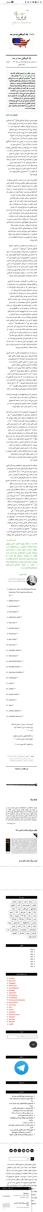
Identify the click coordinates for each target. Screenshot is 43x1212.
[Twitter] (25, 2)
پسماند (28, 933)
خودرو (11, 912)
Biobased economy (14, 1014)
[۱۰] (14, 322)
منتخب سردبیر (31, 62)
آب (35, 902)
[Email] (35, 2)
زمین (35, 919)
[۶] (29, 217)
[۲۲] (15, 509)
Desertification (13, 995)
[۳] (14, 119)
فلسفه (19, 926)
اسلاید (19, 902)
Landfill (11, 1024)
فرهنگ (25, 760)
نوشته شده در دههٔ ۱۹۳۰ (19, 62)
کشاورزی (15, 933)
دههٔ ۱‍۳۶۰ (23, 916)
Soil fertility (12, 1005)
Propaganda (12, 983)
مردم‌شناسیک (12, 760)
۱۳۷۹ (31, 950)
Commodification (14, 988)
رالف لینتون (30, 760)
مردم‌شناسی (19, 760)
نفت (8, 930)
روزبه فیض (9, 114)
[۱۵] (11, 413)
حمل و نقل (23, 912)
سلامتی (34, 923)
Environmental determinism (17, 1000)
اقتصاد (14, 902)
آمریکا (30, 902)
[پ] (21, 470)
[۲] (30, 77)
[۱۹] (20, 494)
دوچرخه (17, 916)
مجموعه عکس (32, 930)
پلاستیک (22, 933)
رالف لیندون (21, 64)
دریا (29, 916)
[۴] (11, 137)
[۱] (19, 74)
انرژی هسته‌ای (26, 905)
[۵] (29, 170)
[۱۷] (31, 428)
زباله (11, 916)
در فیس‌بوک (21, 1083)
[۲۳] (31, 527)
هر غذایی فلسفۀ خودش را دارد (25, 1115)
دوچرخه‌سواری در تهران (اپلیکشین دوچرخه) (22, 1096)
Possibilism (12, 1012)
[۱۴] (12, 384)
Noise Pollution (13, 1002)
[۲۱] (33, 503)
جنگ (34, 912)
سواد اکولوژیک (26, 923)
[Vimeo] (33, 2)
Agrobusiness (12, 993)
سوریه (9, 923)
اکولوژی (13, 905)
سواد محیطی (17, 923)
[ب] (19, 247)
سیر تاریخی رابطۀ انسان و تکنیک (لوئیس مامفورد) (21, 1135)
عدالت (34, 926)
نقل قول (34, 933)
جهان (29, 912)
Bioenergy (12, 990)
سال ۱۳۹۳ (28, 919)
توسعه (19, 909)
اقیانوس (34, 905)
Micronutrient (13, 986)
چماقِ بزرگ (33, 799)
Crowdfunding (13, 998)
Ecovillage (12, 978)
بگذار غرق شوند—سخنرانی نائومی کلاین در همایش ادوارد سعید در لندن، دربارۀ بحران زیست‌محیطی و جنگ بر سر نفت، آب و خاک (22, 1110)
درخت (34, 916)
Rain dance (12, 1019)
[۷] (26, 247)
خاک (17, 912)
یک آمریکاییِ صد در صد (27, 75)
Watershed (12, 1022)
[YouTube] (28, 2)
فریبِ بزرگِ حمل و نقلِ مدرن (28, 860)
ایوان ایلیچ (33, 909)
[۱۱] (9, 334)
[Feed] (38, 2)
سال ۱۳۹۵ (14, 919)
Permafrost (12, 1017)
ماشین (13, 926)
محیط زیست (23, 930)
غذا (24, 926)
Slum (10, 1007)
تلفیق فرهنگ (21, 756)
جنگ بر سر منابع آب (28, 1123)
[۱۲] (32, 372)
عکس (29, 926)
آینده (25, 902)
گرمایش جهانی (32, 937)
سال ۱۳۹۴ (21, 919)
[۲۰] (29, 500)
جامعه (15, 756)
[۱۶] (13, 419)
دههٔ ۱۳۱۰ (10, 756)
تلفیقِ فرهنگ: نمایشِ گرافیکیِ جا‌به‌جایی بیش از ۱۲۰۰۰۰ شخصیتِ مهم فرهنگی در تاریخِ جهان (21, 1131)
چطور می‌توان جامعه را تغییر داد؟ (26, 830)
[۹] (26, 322)
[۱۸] (33, 437)
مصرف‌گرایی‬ (15, 930)
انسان (18, 905)
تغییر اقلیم (25, 909)
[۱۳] (19, 381)
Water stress (12, 981)
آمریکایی (27, 756)
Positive (11, 1010)
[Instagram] (30, 2)
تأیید (33, 1044)
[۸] (7, 265)
